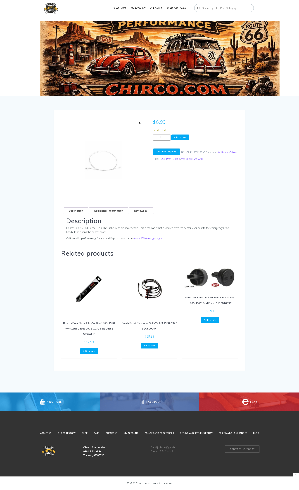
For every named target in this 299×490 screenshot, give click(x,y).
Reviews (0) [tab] (141, 210)
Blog (256, 433)
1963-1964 (165, 158)
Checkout (156, 8)
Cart (97, 433)
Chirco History (66, 433)
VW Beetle (187, 158)
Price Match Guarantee (233, 433)
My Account (138, 8)
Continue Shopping (166, 151)
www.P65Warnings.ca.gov (148, 238)
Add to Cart (180, 137)
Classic (176, 158)
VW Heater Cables (227, 152)
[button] (140, 123)
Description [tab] (76, 210)
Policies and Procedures (159, 433)
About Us (45, 433)
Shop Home (119, 8)
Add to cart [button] (89, 351)
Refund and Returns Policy (196, 433)
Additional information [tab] (108, 210)
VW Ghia (198, 158)
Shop (85, 433)
